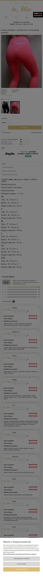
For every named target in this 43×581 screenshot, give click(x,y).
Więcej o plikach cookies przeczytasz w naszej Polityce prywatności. (20, 554)
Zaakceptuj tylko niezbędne (21, 558)
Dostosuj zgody (21, 564)
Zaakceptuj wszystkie (21, 569)
